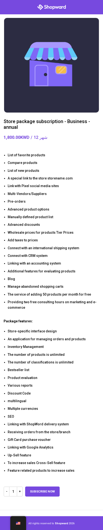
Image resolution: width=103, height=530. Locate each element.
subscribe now (42, 491)
